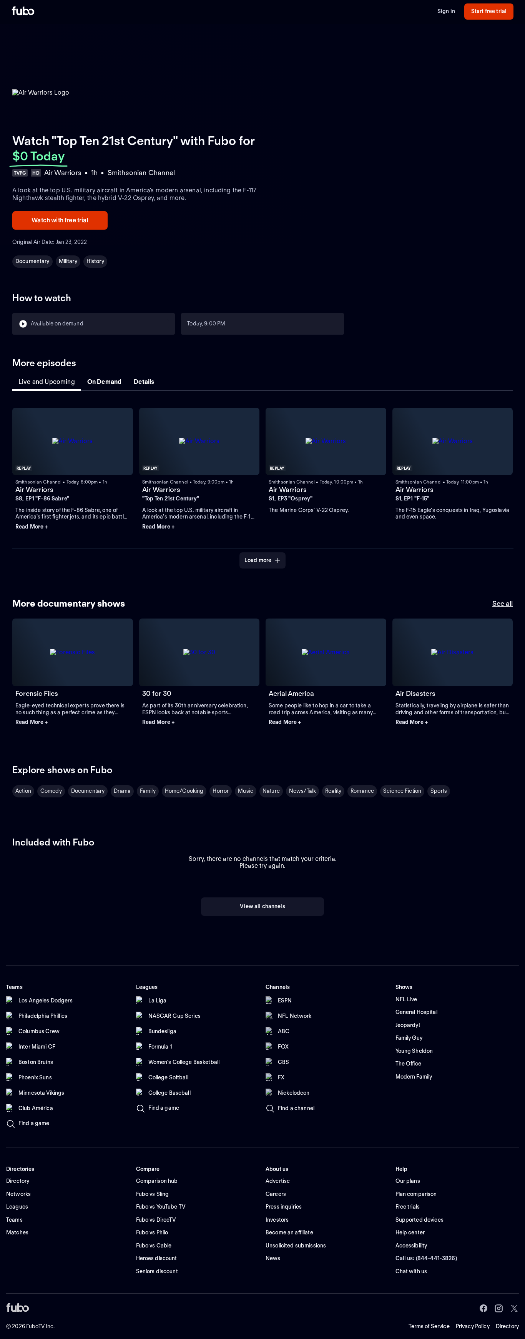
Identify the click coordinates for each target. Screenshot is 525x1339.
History (95, 261)
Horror (221, 791)
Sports (438, 791)
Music (245, 791)
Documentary (32, 261)
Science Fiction (402, 791)
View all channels (262, 906)
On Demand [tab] (104, 381)
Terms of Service (429, 1326)
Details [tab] (144, 381)
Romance (362, 791)
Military (68, 261)
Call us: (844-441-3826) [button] (426, 1258)
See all (502, 603)
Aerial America (291, 693)
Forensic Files (36, 693)
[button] (72, 527)
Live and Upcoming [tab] (46, 381)
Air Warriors (34, 489)
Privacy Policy (473, 1326)
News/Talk (302, 791)
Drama (122, 791)
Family (148, 791)
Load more (257, 560)
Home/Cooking (184, 791)
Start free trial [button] (489, 11)
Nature (271, 791)
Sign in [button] (446, 11)
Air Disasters (415, 693)
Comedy (51, 791)
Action (23, 791)
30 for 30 (156, 693)
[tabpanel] (262, 484)
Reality (333, 791)
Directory (507, 1326)
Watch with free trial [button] (60, 220)
